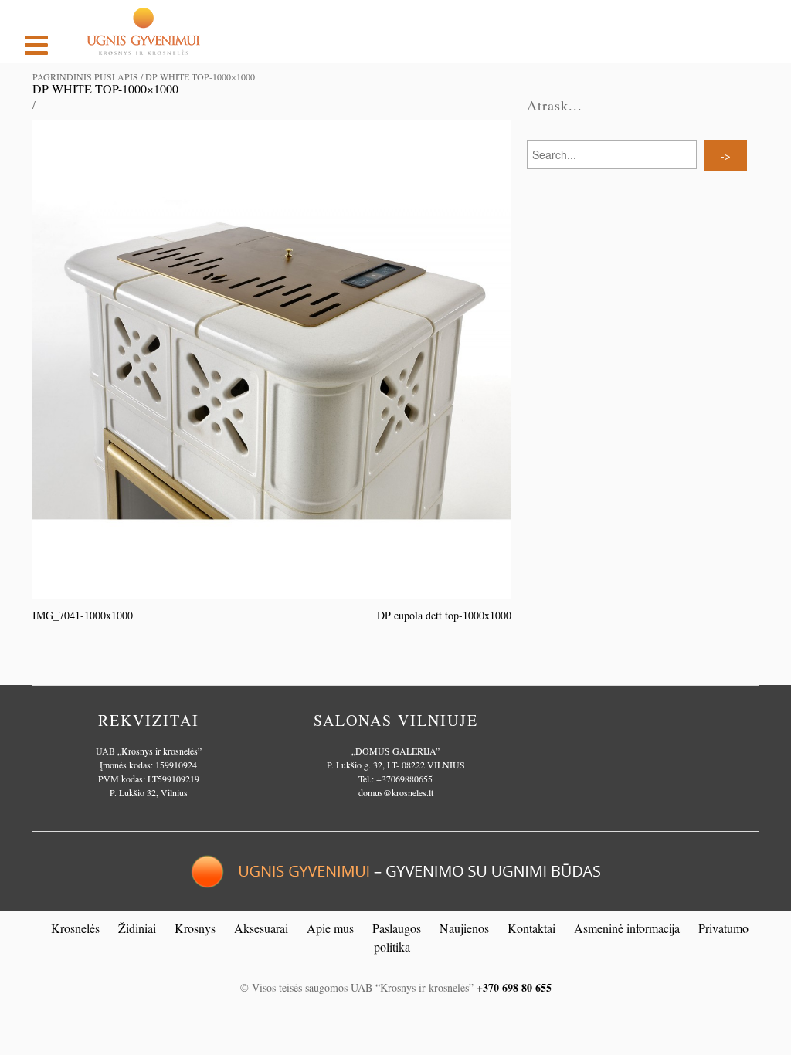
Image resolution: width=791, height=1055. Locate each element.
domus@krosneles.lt (395, 792)
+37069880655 (404, 778)
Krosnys (195, 928)
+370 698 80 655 (514, 987)
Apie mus (330, 928)
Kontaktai (531, 928)
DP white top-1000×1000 (105, 88)
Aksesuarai (261, 928)
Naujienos (464, 928)
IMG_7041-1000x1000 (82, 615)
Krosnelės (75, 928)
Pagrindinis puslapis (85, 76)
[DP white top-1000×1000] (271, 358)
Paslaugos (396, 928)
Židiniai (137, 928)
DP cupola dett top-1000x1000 (444, 615)
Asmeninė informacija (627, 928)
